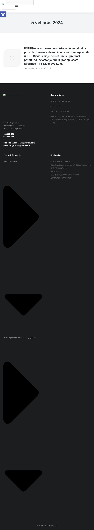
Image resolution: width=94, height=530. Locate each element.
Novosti (34, 68)
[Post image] (12, 58)
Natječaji (27, 68)
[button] (3, 14)
